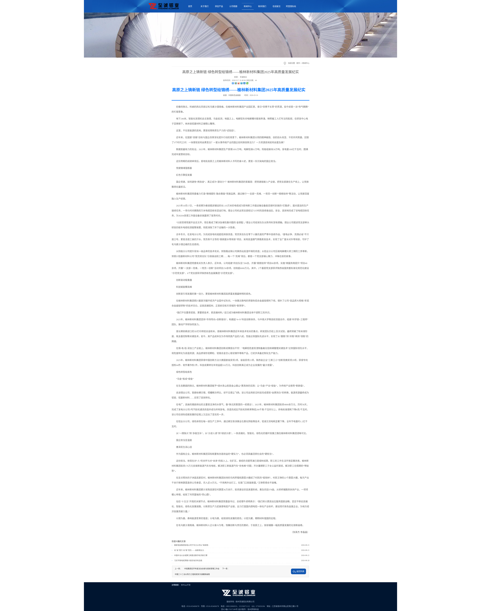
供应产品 (219, 6)
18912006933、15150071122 (238, 606)
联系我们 (262, 6)
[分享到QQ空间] (236, 83)
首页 (190, 6)
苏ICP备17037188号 (229, 609)
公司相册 (233, 6)
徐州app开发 (186, 585)
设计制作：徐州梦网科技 (248, 609)
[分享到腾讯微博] (242, 83)
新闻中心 (248, 6)
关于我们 (205, 6)
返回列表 (300, 571)
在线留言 (277, 6)
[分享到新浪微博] (239, 83)
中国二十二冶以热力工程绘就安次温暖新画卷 (192, 574)
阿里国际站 (291, 6)
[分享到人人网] (244, 83)
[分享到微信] (247, 83)
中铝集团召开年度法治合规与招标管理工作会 (201, 569)
